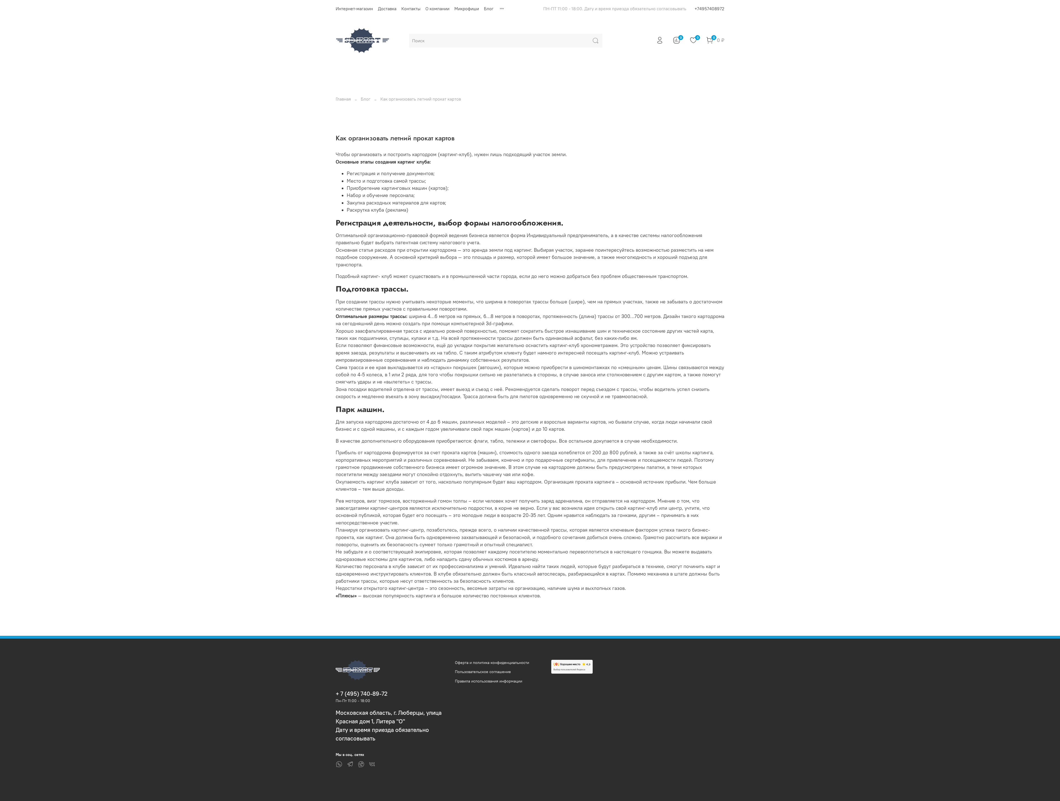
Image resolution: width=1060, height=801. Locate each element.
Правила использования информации (488, 681)
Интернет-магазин (354, 8)
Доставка (387, 8)
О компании (437, 8)
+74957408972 (709, 8)
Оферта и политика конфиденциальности (492, 662)
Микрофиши (466, 8)
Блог (489, 8)
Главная (343, 99)
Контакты (410, 8)
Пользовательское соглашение (483, 671)
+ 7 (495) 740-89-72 (362, 693)
